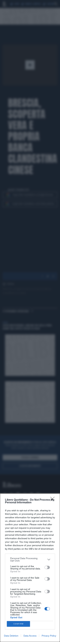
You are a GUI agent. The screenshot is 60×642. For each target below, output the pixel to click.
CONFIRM (19, 624)
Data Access (30, 635)
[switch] (47, 567)
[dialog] (30, 568)
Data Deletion (11, 635)
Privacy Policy (49, 635)
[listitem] (30, 559)
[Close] (53, 500)
